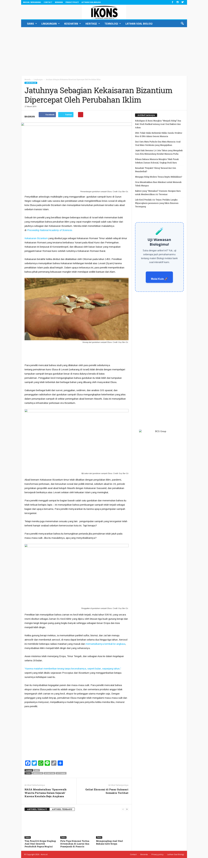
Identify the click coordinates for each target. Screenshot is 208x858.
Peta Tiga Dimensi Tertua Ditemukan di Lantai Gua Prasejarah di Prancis (74, 843)
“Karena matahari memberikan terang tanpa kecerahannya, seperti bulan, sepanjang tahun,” (73, 668)
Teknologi (111, 24)
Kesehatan (71, 24)
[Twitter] (183, 2)
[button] (182, 23)
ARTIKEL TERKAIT (37, 809)
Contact (48, 2)
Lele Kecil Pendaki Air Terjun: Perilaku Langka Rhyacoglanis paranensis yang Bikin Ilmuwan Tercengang (156, 203)
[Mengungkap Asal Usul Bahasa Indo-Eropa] (112, 826)
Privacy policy (72, 2)
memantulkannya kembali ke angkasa (105, 643)
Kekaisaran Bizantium (36, 238)
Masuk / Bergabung (32, 2)
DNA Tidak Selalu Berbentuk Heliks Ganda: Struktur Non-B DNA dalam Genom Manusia (158, 135)
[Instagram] (178, 2)
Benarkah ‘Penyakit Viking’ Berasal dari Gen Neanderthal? (155, 170)
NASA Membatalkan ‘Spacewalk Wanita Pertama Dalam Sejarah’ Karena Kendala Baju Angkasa (46, 793)
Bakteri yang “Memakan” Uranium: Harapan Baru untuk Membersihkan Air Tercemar (158, 193)
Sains (30, 24)
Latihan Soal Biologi (91, 2)
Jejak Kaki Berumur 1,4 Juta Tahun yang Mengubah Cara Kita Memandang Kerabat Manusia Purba (159, 152)
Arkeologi (37, 773)
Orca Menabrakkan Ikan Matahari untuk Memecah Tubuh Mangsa (158, 184)
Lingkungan (49, 24)
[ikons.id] (104, 12)
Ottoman (61, 773)
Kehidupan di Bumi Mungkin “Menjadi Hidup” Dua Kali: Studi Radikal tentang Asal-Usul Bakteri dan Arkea (158, 124)
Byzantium (49, 773)
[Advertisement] (104, 51)
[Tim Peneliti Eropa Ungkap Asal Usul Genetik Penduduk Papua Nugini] (41, 826)
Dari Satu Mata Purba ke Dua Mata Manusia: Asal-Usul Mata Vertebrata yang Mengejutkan (158, 143)
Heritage (91, 24)
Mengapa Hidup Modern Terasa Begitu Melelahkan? (158, 176)
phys (37, 770)
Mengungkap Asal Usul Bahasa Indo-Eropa (109, 842)
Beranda (59, 2)
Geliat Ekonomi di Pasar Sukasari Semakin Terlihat (106, 791)
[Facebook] (173, 2)
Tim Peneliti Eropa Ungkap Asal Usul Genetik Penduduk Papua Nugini (40, 843)
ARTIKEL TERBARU (62, 809)
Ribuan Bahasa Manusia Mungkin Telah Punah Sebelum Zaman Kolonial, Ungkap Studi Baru (157, 161)
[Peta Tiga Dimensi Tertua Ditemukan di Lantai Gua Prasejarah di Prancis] (76, 826)
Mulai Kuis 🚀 (159, 278)
